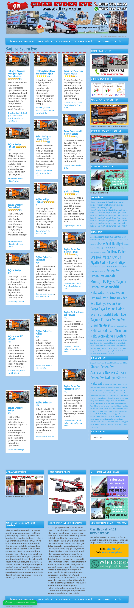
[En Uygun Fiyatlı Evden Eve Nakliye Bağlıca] (46, 60)
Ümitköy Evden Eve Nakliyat (107, 353)
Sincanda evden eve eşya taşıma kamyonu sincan (106, 205)
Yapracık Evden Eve (100, 403)
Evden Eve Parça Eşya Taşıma (73, 102)
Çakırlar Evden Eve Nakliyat (102, 351)
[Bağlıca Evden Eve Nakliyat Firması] (74, 238)
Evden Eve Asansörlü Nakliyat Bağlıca (73, 134)
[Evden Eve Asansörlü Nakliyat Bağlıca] (74, 120)
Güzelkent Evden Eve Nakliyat (119, 326)
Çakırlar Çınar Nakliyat (102, 411)
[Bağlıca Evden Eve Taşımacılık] (46, 246)
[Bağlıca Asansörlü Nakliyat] (18, 325)
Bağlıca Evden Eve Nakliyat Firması (72, 252)
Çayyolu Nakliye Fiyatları (116, 424)
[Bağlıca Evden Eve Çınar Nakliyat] (18, 193)
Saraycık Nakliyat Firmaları (97, 363)
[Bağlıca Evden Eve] (46, 391)
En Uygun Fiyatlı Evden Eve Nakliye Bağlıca (45, 73)
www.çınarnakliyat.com (112, 552)
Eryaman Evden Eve (95, 267)
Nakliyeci (78, 226)
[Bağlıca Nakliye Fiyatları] (46, 188)
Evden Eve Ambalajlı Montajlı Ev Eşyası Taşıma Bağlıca (16, 75)
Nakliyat (21, 302)
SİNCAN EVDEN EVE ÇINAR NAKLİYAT (22, 41)
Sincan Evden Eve (94, 343)
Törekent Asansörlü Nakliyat (109, 384)
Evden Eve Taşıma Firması (44, 170)
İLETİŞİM (118, 41)
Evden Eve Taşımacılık (42, 296)
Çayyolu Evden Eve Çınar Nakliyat (105, 422)
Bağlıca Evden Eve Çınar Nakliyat (15, 207)
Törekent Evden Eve (106, 387)
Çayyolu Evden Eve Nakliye (106, 419)
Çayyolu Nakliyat (119, 422)
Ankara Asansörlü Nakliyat (100, 237)
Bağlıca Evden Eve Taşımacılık (44, 260)
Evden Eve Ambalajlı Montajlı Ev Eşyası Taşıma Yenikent (108, 221)
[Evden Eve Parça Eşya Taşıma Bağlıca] (74, 60)
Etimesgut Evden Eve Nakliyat (98, 271)
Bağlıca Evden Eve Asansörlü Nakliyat (72, 389)
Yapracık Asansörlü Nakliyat (102, 401)
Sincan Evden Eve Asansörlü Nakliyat (22, 607)
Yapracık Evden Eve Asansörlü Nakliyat (116, 403)
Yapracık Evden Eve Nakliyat (118, 345)
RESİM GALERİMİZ (62, 41)
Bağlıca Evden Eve (44, 403)
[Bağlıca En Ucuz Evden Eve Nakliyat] (74, 301)
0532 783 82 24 (113, 548)
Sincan (125, 340)
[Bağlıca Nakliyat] (18, 259)
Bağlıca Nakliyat (15, 271)
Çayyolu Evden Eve (110, 414)
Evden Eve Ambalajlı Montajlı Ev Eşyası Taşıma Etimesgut (109, 215)
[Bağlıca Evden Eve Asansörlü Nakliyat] (74, 375)
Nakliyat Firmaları (13, 181)
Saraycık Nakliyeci (110, 363)
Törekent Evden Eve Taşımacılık (117, 393)
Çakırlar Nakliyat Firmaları (116, 408)
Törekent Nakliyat (114, 395)
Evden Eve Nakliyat (108, 293)
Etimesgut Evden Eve (121, 267)
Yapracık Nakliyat (103, 408)
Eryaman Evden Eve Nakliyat (108, 267)
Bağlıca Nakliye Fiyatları (45, 202)
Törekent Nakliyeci (101, 398)
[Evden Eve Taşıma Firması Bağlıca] (46, 125)
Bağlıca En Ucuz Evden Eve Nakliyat (73, 315)
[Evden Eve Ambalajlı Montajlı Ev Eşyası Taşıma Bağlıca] (18, 60)
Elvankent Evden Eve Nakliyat (98, 252)
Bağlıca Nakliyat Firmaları (15, 147)
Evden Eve (51, 436)
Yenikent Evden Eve (112, 348)
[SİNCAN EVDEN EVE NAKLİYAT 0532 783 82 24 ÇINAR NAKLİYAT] (67, 18)
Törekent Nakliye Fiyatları (113, 398)
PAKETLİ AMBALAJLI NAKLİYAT (84, 41)
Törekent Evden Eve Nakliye (102, 393)
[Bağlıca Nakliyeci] (74, 180)
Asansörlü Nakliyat (13, 370)
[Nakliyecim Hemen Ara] (109, 65)
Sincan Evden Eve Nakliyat (106, 343)
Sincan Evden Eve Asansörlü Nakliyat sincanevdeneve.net (109, 210)
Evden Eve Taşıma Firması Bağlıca (43, 139)
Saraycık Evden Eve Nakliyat (97, 340)
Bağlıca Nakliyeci (71, 192)
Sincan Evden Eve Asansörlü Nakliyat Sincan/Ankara (107, 202)
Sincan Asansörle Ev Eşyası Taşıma (101, 207)
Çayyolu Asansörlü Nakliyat (115, 411)
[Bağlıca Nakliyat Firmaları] (18, 133)
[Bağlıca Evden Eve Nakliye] (46, 320)
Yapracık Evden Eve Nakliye (113, 406)
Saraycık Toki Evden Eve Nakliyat (113, 340)
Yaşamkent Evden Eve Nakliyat (98, 348)
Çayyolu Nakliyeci (105, 424)
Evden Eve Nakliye (41, 368)
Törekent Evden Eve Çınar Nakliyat (99, 395)
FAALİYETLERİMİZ (44, 41)
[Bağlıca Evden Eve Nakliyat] (18, 396)
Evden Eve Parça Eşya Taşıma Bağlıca (73, 73)
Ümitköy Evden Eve (95, 353)
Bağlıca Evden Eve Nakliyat (16, 450)
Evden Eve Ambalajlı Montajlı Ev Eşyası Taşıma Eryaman (108, 218)
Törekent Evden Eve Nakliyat (102, 345)
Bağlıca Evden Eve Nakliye (44, 365)
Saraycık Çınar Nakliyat (121, 363)
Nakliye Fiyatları (41, 233)
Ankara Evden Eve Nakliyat (106, 240)
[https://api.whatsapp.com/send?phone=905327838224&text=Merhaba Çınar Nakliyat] (109, 564)
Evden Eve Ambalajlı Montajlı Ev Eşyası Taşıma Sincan (108, 213)
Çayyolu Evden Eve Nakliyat (117, 351)
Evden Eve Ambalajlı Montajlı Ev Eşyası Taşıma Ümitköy (108, 226)
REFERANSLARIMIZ (104, 41)
